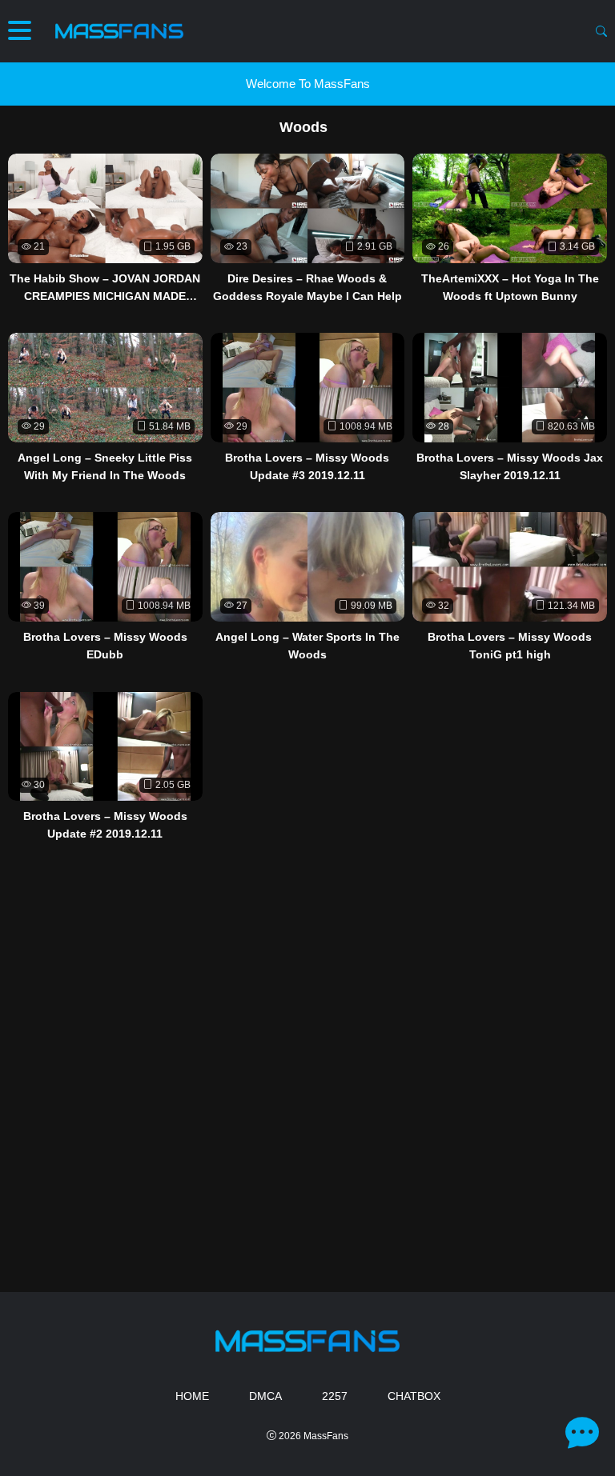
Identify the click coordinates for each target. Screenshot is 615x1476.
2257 (335, 1396)
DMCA (265, 1396)
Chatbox (414, 1396)
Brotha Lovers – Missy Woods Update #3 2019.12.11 (307, 466)
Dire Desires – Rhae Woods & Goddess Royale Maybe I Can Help (307, 287)
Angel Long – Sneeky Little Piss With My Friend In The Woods (105, 466)
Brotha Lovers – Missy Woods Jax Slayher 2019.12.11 (509, 466)
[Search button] (601, 31)
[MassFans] (119, 31)
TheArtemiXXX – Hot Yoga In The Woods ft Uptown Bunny (510, 287)
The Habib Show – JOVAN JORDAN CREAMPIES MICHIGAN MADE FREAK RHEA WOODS (105, 289)
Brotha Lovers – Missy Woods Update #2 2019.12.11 (105, 825)
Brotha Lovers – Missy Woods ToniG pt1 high (510, 645)
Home (192, 1396)
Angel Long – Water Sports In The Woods (307, 645)
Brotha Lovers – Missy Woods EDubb (105, 645)
